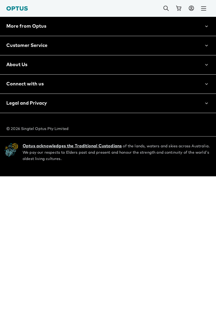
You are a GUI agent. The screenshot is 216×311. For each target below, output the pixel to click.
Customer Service (26, 45)
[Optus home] (17, 8)
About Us (16, 64)
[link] (178, 8)
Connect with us (25, 84)
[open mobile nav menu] (204, 8)
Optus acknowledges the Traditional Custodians (72, 146)
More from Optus (26, 26)
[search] (166, 8)
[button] (191, 8)
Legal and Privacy (26, 103)
